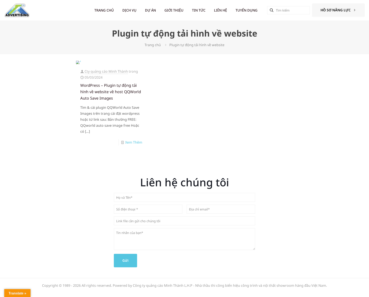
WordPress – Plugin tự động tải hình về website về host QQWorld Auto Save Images (110, 92)
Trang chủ (153, 45)
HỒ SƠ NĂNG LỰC (336, 10)
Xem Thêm (133, 142)
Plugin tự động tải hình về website (196, 45)
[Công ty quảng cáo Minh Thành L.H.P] (17, 10)
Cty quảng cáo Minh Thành (106, 71)
